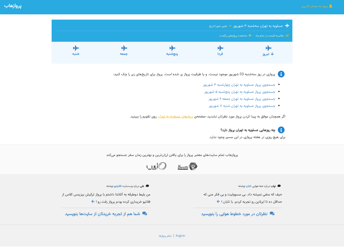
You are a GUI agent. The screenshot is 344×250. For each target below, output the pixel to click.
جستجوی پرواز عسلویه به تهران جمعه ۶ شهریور (242, 99)
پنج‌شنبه (172, 54)
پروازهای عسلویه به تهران (175, 116)
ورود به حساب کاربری (314, 6)
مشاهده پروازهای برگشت (233, 35)
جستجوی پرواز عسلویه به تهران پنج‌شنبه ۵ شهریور (239, 92)
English (180, 236)
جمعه (124, 54)
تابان (248, 186)
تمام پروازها (165, 236)
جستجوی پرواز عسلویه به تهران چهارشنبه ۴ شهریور (239, 85)
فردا (220, 54)
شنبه (75, 54)
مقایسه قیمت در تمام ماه (270, 35)
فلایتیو (117, 186)
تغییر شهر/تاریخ (218, 26)
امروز (265, 54)
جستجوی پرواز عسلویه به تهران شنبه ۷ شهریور (242, 106)
